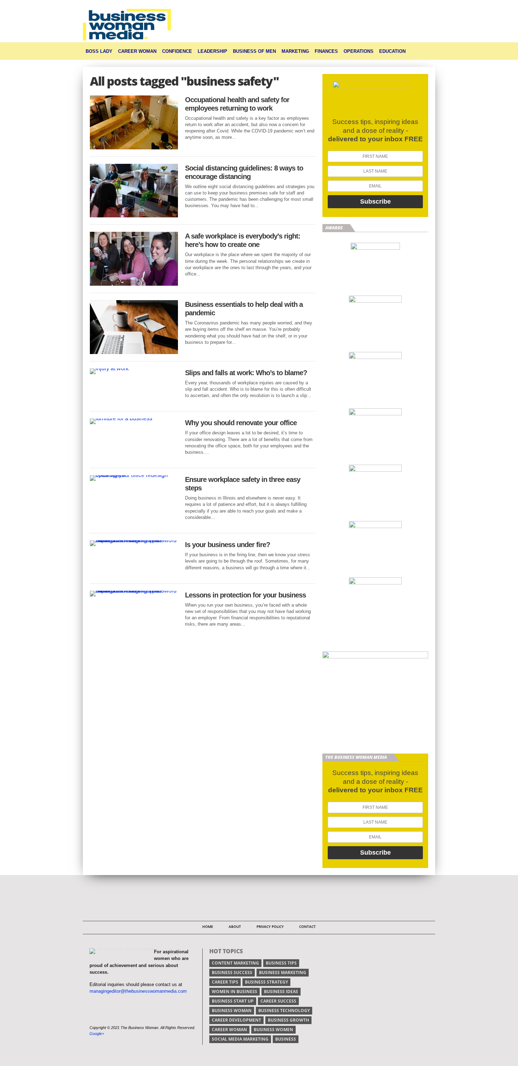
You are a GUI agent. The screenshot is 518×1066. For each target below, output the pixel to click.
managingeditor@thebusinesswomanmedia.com (138, 991)
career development (236, 1020)
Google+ (97, 1033)
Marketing (295, 51)
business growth (288, 1020)
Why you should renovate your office (241, 423)
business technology (284, 1011)
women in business (234, 991)
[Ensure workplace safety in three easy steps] (134, 475)
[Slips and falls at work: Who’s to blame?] (109, 368)
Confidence (177, 51)
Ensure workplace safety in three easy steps (242, 484)
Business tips (281, 963)
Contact (307, 926)
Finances (326, 51)
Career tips (225, 982)
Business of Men (254, 51)
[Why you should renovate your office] (121, 418)
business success (232, 972)
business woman (232, 1011)
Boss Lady (99, 51)
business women (273, 1030)
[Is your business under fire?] (134, 540)
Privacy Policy (270, 926)
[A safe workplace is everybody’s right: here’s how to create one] (134, 284)
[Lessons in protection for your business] (134, 591)
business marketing (282, 972)
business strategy (266, 982)
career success (278, 1001)
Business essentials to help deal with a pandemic (244, 308)
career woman (229, 1030)
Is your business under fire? (227, 545)
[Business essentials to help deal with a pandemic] (134, 352)
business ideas (281, 991)
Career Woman (137, 51)
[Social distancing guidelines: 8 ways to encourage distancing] (134, 215)
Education (392, 51)
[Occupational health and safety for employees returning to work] (134, 147)
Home (207, 926)
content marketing (235, 963)
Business (285, 1039)
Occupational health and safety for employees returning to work (237, 104)
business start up (233, 1001)
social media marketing (240, 1039)
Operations (359, 51)
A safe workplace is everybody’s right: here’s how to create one (242, 240)
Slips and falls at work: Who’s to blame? (246, 373)
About (235, 926)
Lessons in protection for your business (245, 595)
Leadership (212, 51)
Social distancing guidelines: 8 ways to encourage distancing (244, 172)
